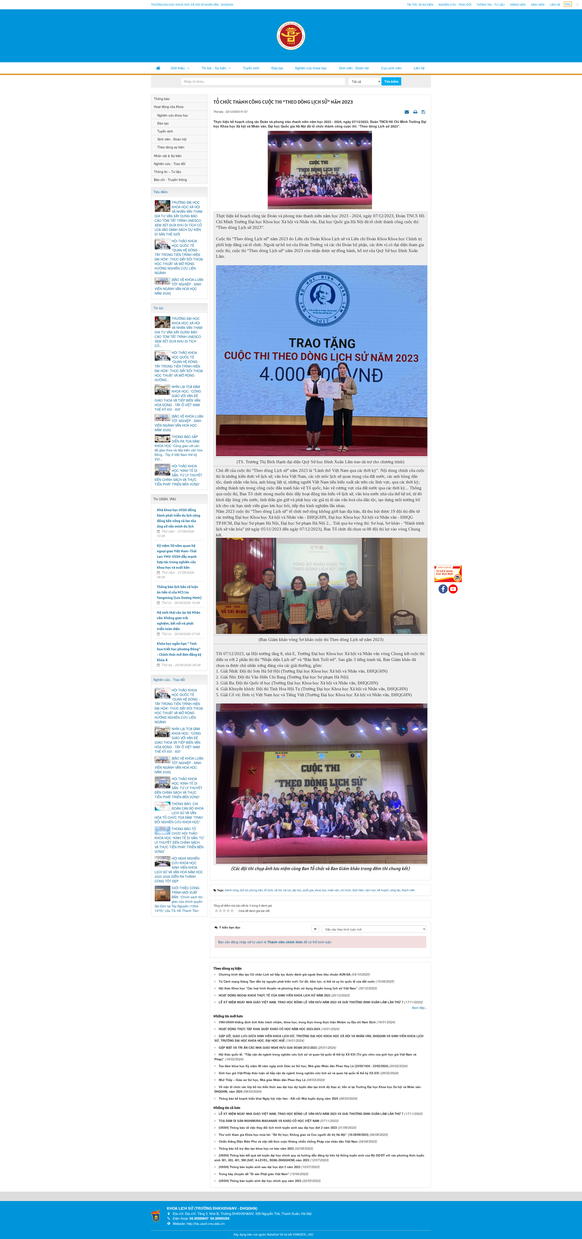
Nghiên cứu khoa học (311, 67)
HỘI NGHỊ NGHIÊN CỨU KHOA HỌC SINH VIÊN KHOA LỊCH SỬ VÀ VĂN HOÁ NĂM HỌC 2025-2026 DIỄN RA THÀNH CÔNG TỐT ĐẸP (179, 869)
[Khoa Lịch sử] (291, 35)
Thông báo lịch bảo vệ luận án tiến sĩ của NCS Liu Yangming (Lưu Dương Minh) (179, 592)
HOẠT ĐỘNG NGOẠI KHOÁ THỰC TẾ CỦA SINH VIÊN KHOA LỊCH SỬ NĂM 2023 (274, 995)
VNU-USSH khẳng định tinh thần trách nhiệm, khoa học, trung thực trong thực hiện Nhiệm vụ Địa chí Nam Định (297, 1022)
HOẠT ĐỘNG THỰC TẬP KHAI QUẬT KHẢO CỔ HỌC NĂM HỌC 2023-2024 (269, 1029)
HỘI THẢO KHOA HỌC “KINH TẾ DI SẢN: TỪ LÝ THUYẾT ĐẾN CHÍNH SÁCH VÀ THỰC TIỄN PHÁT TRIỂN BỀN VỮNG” (178, 475)
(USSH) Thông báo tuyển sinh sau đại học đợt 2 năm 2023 (259, 1167)
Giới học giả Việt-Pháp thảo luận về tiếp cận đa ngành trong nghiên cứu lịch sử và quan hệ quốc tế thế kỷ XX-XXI (299, 1073)
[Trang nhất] (158, 67)
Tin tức (158, 308)
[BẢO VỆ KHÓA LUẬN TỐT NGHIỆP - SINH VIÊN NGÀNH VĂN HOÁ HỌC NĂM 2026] (179, 286)
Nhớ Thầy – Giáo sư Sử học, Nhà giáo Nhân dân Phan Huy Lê (262, 1080)
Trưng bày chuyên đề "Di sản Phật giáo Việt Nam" (254, 1174)
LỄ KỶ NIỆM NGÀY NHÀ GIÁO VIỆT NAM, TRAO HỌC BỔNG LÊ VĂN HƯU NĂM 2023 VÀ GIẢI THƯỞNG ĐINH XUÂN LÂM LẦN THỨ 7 (311, 1002)
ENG (568, 4)
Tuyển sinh (251, 67)
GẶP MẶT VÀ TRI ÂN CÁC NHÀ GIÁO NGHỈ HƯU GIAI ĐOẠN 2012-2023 (268, 1047)
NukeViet (273, 1234)
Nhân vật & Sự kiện (168, 155)
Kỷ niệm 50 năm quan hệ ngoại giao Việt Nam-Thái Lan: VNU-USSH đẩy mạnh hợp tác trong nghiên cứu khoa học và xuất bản (177, 556)
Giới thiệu (178, 67)
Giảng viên (518, 4)
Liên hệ (555, 4)
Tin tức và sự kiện (420, 4)
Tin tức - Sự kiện (214, 67)
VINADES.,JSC (303, 1234)
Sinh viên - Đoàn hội (354, 67)
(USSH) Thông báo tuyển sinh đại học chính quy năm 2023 (260, 1181)
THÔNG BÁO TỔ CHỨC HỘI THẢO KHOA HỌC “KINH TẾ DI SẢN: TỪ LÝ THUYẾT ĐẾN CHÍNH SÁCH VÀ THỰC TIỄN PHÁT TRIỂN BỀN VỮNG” (179, 840)
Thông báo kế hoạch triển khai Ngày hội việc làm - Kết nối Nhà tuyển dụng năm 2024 (278, 1098)
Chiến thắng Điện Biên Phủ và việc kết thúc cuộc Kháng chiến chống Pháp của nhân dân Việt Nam (288, 1141)
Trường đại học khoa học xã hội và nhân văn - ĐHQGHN (192, 4)
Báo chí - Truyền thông (170, 179)
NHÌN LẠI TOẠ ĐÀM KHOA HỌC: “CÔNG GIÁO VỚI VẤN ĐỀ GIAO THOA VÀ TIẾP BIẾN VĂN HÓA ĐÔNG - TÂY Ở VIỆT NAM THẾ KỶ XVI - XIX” (178, 398)
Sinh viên (537, 4)
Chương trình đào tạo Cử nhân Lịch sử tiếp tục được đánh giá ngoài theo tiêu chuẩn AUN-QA (285, 974)
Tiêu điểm (160, 192)
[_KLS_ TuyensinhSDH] (448, 573)
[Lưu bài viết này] (423, 111)
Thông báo (162, 98)
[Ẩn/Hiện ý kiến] (315, 928)
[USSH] (155, 1215)
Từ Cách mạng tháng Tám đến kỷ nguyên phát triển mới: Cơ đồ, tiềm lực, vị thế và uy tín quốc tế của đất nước (297, 981)
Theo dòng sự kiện (170, 147)
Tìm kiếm (391, 81)
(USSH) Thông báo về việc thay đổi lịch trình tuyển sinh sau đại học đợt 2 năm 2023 (278, 1127)
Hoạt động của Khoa (168, 106)
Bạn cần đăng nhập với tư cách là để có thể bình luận (274, 942)
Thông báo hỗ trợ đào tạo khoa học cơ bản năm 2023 (256, 1148)
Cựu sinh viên (391, 67)
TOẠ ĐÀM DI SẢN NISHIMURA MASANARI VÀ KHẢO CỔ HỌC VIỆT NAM (269, 1121)
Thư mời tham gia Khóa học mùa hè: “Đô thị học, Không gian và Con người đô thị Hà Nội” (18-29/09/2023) (294, 1134)
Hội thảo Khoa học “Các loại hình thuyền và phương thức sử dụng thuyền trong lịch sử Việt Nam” (288, 988)
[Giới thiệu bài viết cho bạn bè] (407, 111)
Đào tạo (277, 67)
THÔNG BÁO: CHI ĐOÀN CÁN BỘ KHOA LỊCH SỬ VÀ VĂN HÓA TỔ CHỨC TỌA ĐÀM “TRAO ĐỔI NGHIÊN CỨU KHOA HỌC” (179, 812)
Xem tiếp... (419, 1007)
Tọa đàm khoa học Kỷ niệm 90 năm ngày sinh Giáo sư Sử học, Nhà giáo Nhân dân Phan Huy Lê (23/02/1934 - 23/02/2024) (303, 1066)
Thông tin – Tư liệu (491, 4)
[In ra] (415, 111)
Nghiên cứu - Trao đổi (455, 4)
